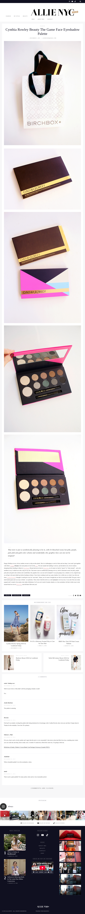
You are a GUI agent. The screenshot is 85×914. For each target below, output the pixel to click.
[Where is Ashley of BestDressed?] (15, 842)
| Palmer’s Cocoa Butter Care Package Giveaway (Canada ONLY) (32, 747)
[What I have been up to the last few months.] (14, 815)
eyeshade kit (26, 595)
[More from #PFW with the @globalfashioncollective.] (42, 815)
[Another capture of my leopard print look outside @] (80, 815)
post (36, 565)
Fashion (8, 16)
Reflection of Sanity (9, 747)
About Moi (41, 19)
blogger (12, 565)
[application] (42, 868)
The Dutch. (26, 568)
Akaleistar (6, 756)
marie (5, 771)
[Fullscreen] (51, 872)
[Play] (34, 872)
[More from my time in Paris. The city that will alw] (23, 815)
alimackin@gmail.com (49, 38)
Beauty (25, 16)
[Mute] (48, 872)
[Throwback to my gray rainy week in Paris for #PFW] (33, 815)
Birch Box (46, 568)
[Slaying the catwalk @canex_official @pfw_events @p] (61, 815)
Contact (50, 19)
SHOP (33, 19)
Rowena (6, 717)
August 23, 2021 (13, 883)
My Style (17, 16)
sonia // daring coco (9, 683)
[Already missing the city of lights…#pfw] (52, 815)
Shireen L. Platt (8, 734)
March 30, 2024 (13, 856)
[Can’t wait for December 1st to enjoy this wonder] (4, 815)
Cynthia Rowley (11, 577)
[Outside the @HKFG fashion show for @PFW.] (71, 815)
